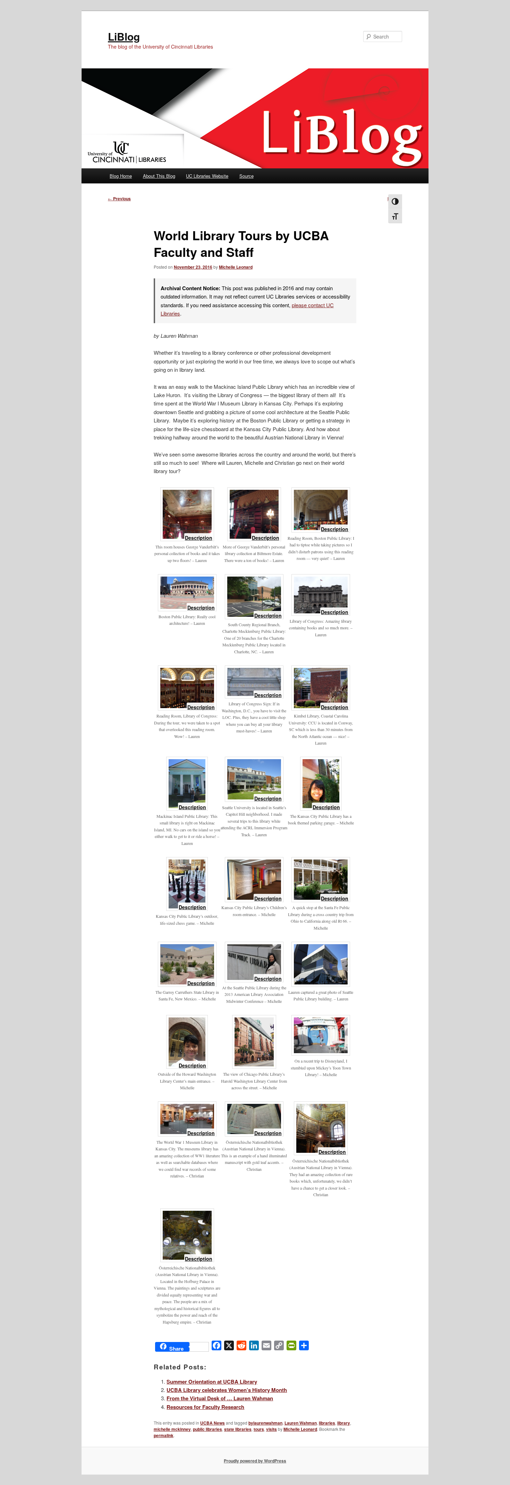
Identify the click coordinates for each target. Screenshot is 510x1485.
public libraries (207, 1429)
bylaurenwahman (265, 1423)
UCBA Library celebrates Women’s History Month (227, 1390)
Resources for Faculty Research (205, 1407)
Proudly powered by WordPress (255, 1461)
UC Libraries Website (207, 176)
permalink (163, 1435)
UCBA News (212, 1423)
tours (259, 1429)
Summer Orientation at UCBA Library (212, 1381)
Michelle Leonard (236, 267)
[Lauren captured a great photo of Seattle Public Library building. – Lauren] (320, 985)
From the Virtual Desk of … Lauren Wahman (220, 1398)
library (343, 1423)
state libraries (238, 1429)
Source (246, 176)
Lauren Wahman (300, 1423)
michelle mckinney (172, 1429)
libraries (327, 1423)
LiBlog (124, 36)
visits (271, 1429)
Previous (119, 198)
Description (199, 538)
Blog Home (121, 176)
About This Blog (159, 176)
